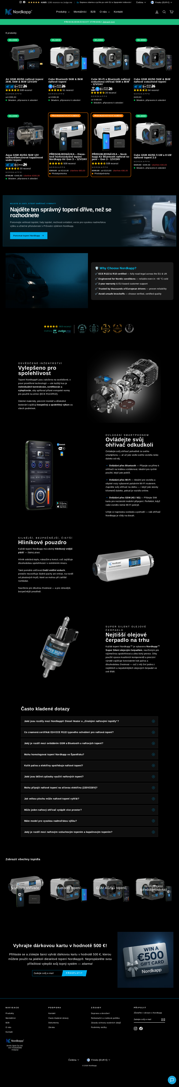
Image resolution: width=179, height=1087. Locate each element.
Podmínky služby (99, 1027)
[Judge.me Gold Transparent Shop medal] (105, 328)
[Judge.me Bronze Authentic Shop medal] (117, 328)
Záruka (51, 1027)
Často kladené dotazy (58, 1018)
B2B (93, 11)
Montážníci (80, 11)
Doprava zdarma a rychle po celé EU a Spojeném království (105, 2)
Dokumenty (53, 1023)
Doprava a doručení (100, 1013)
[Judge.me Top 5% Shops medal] (129, 328)
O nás (103, 11)
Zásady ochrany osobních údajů (106, 1023)
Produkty (61, 11)
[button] (13, 90)
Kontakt (118, 11)
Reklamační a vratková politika (105, 1018)
